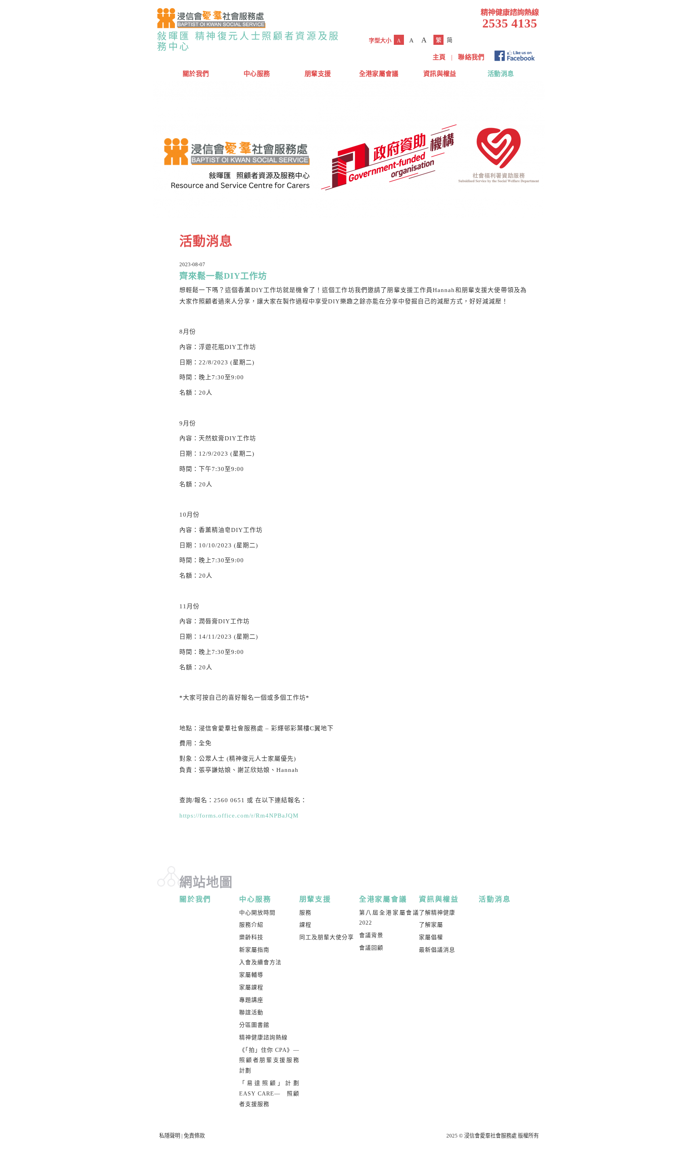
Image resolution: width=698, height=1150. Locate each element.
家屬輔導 (251, 975)
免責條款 (194, 1136)
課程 (305, 925)
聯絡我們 (471, 57)
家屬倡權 (431, 937)
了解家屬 (431, 925)
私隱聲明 (169, 1136)
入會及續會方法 (260, 962)
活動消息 (501, 73)
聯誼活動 (251, 1012)
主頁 (439, 57)
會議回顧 (371, 948)
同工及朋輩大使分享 (326, 937)
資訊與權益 (439, 73)
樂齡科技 (251, 937)
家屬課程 (251, 987)
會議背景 (371, 935)
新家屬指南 (254, 950)
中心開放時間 (257, 913)
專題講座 (251, 1000)
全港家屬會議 (379, 73)
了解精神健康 (437, 913)
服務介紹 (251, 925)
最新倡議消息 (437, 950)
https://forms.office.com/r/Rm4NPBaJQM (239, 815)
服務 (305, 913)
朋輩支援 (318, 73)
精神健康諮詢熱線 (263, 1037)
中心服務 (257, 73)
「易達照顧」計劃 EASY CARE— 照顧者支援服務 (269, 1093)
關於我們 (196, 73)
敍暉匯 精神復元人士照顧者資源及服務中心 (248, 41)
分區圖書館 (254, 1025)
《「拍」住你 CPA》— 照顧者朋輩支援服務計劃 (272, 1060)
